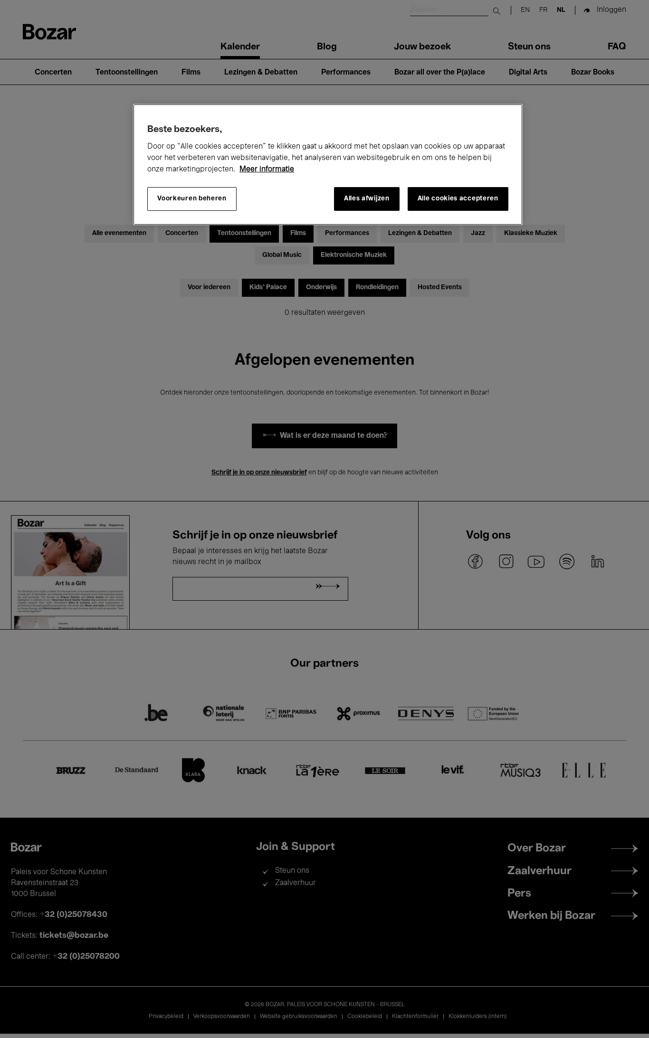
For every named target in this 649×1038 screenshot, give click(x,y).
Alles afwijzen (367, 199)
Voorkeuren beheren (192, 199)
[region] (328, 164)
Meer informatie (266, 169)
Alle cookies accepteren (458, 199)
